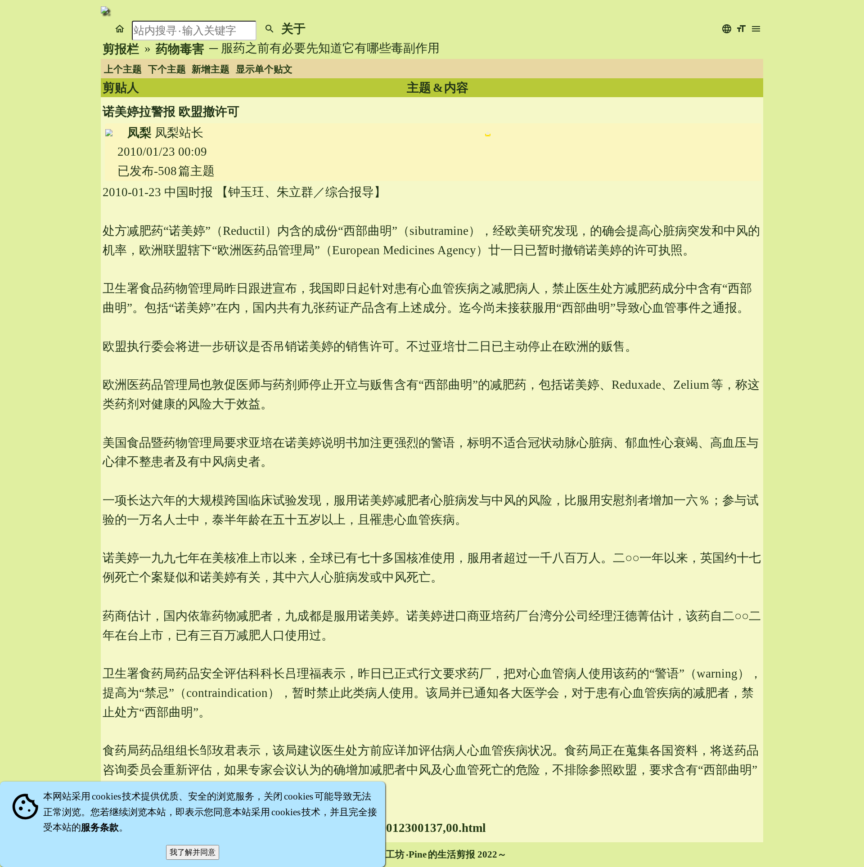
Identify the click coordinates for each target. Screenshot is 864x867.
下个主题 (167, 69)
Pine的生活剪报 (442, 854)
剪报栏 (121, 49)
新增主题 (211, 69)
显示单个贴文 (264, 69)
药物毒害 (180, 49)
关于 (293, 29)
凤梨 (139, 132)
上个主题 (123, 69)
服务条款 (100, 827)
